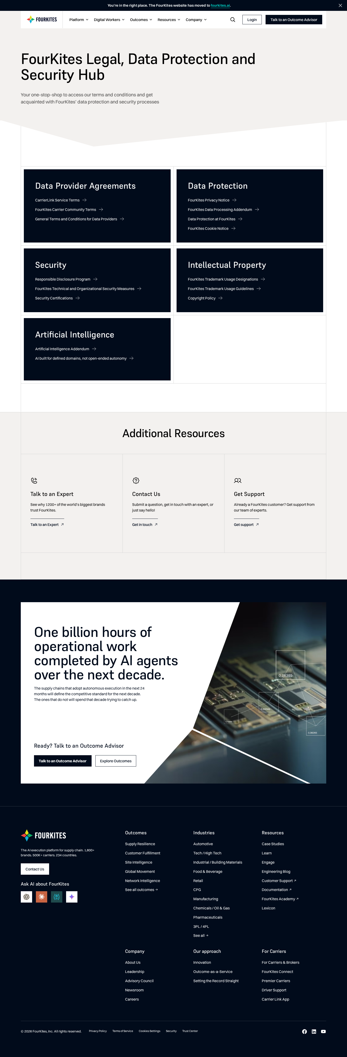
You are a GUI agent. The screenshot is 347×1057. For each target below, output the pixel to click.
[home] (42, 19)
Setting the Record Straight (216, 980)
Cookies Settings (149, 1031)
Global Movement (140, 871)
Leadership (134, 971)
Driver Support (274, 990)
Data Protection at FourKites (211, 219)
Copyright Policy (202, 298)
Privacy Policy (98, 1031)
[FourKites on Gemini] (71, 897)
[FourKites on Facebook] (304, 1031)
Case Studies (273, 843)
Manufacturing (205, 898)
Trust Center (190, 1031)
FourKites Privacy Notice (208, 200)
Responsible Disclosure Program (62, 279)
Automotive (203, 843)
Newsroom (134, 990)
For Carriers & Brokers (280, 962)
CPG (197, 889)
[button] (78, 19)
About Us (132, 962)
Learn (267, 853)
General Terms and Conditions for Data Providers (76, 219)
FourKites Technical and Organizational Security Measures (84, 288)
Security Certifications (54, 298)
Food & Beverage (207, 871)
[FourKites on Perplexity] (56, 897)
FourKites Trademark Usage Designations (223, 279)
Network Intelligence (142, 880)
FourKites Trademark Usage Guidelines (221, 288)
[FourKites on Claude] (41, 897)
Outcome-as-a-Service (213, 971)
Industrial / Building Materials (217, 862)
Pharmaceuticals (207, 917)
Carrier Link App (275, 999)
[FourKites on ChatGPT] (26, 897)
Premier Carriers (276, 980)
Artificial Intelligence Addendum (62, 348)
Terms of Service (122, 1031)
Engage (268, 862)
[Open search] (233, 19)
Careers (132, 999)
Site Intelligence (138, 862)
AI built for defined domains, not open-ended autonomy (81, 358)
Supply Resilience (140, 843)
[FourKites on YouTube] (323, 1031)
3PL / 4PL (201, 926)
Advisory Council (139, 980)
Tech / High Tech (207, 853)
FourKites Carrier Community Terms (65, 209)
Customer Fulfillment (142, 853)
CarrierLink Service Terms (57, 200)
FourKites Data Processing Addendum (220, 209)
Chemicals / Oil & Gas (211, 908)
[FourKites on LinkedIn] (314, 1031)
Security (171, 1031)
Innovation (202, 962)
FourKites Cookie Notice (208, 228)
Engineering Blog (276, 871)
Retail (198, 880)
